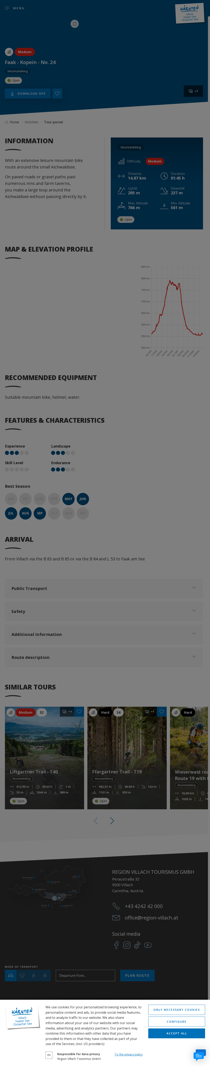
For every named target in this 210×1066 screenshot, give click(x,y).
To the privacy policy (128, 1054)
